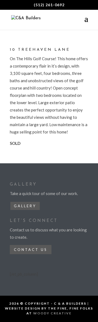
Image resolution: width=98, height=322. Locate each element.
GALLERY (25, 206)
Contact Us (30, 249)
